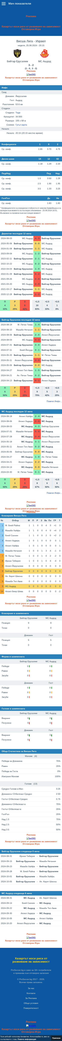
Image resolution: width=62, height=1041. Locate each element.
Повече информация (27, 1039)
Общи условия (31, 1003)
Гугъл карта (21, 125)
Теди (17, 112)
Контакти (31, 993)
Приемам (56, 1038)
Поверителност (31, 1008)
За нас (31, 988)
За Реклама (31, 998)
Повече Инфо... (54, 401)
